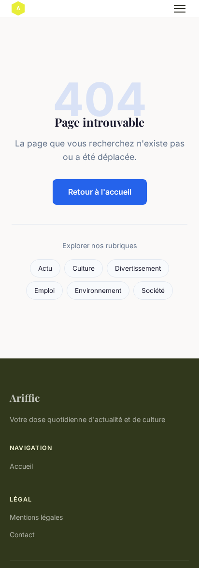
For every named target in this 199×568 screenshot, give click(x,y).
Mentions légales (36, 517)
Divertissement (138, 268)
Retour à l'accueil (99, 192)
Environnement (98, 290)
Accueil (21, 466)
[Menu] (179, 8)
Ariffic (25, 397)
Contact (22, 534)
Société (153, 290)
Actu (45, 268)
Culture (83, 268)
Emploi (44, 290)
